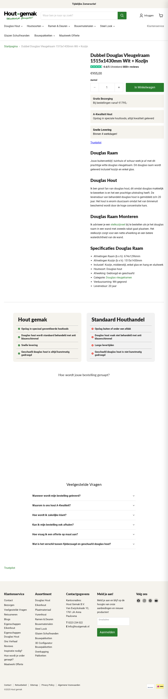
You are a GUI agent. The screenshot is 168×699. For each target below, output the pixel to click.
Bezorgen (9, 605)
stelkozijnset (118, 224)
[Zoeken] (122, 15)
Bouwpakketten (43, 35)
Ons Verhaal (10, 641)
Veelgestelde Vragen (15, 609)
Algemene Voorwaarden (69, 685)
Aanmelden (107, 632)
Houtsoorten (34, 26)
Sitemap (34, 685)
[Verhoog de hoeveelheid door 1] (119, 87)
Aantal (93, 80)
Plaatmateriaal (43, 609)
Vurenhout (40, 614)
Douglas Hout (12, 26)
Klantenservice (155, 26)
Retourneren (10, 614)
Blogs (7, 619)
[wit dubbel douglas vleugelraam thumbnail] (9, 60)
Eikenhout (40, 605)
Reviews (8, 646)
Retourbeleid (21, 685)
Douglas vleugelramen (119, 277)
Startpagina (11, 46)
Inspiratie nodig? (13, 650)
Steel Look (106, 26)
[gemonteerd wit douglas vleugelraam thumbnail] (20, 60)
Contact (8, 600)
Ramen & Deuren (58, 26)
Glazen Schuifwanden (17, 35)
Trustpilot (95, 142)
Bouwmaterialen (84, 26)
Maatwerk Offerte (69, 35)
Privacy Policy (48, 685)
